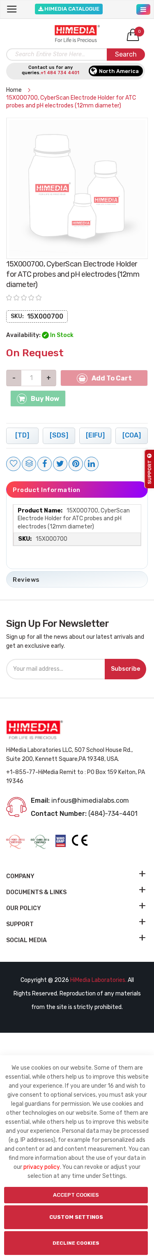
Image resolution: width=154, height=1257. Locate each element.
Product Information (46, 490)
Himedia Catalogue (71, 9)
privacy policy (41, 1167)
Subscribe (125, 668)
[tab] (77, 489)
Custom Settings (76, 1217)
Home (14, 90)
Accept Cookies (76, 1195)
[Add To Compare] (29, 464)
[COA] (131, 435)
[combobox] (75, 54)
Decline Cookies (76, 1243)
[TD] (22, 435)
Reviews (26, 579)
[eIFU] (95, 435)
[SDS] (59, 435)
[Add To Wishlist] (13, 464)
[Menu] (143, 7)
